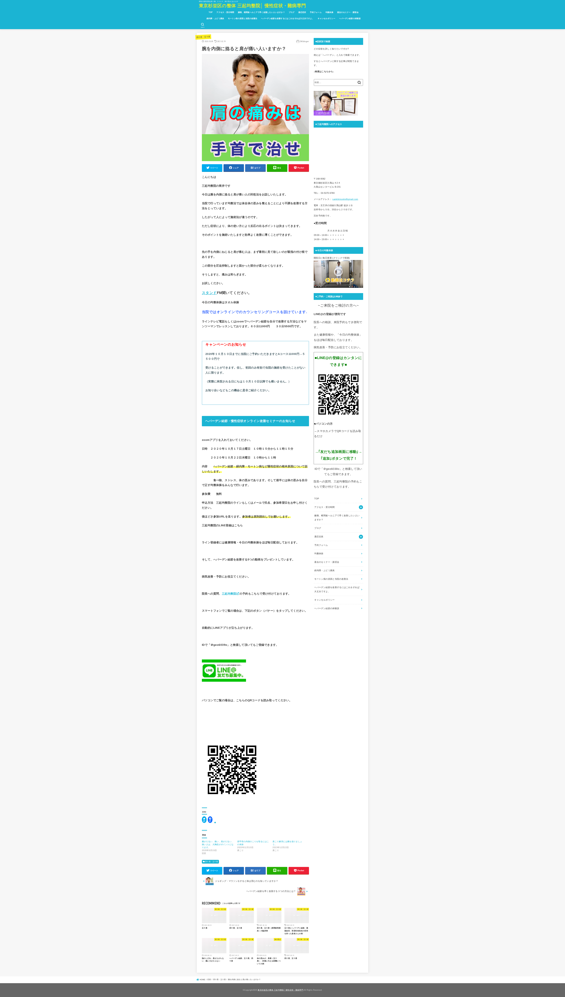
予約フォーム (316, 12)
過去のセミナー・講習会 (348, 12)
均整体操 (329, 12)
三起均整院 (229, 593)
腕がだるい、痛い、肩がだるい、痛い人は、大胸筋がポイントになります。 (218, 844)
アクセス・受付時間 (225, 12)
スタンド (209, 293)
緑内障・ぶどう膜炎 (215, 18)
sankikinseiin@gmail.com (345, 199)
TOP (211, 12)
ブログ (292, 12)
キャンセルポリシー (326, 18)
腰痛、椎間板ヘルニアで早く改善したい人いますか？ (261, 12)
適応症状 (302, 12)
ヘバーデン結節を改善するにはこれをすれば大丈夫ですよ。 (287, 18)
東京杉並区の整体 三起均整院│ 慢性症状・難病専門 (252, 5)
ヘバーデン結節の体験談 (350, 18)
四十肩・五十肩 (203, 36)
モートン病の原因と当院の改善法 (242, 18)
